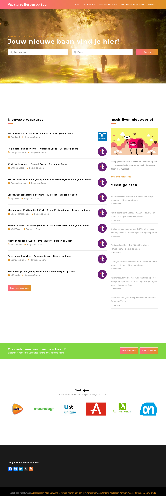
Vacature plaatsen (108, 4)
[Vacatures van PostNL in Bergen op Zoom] (148, 409)
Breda (153, 493)
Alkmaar (48, 493)
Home (77, 4)
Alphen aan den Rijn (77, 493)
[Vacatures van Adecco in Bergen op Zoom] (70, 409)
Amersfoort (92, 493)
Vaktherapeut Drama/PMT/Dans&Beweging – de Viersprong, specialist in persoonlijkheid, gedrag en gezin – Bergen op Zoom (134, 281)
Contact (152, 4)
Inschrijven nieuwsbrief (132, 4)
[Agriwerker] (96, 409)
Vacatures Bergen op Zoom (28, 4)
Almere (64, 493)
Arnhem (123, 493)
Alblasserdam (37, 493)
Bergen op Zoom (142, 493)
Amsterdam (103, 493)
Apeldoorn (114, 493)
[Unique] (44, 409)
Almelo (56, 493)
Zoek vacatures (129, 350)
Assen (131, 493)
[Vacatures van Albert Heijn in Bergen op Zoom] (122, 409)
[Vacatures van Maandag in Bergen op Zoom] (17, 409)
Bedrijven (88, 4)
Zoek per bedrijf (149, 350)
